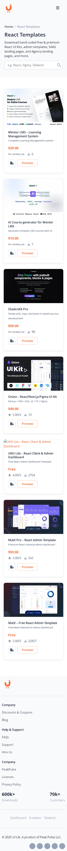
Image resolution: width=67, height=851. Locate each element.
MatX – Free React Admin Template (32, 623)
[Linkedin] (55, 846)
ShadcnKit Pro (18, 309)
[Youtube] (47, 846)
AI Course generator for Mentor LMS (30, 224)
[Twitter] (32, 846)
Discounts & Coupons (17, 712)
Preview (27, 163)
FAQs (5, 737)
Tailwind (49, 818)
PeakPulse (9, 769)
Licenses (8, 777)
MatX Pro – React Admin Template (32, 540)
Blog (5, 720)
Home (8, 27)
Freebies (35, 818)
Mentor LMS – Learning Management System (24, 134)
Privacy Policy (11, 784)
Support (7, 745)
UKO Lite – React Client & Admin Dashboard (30, 455)
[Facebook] (40, 846)
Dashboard (18, 818)
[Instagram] (62, 846)
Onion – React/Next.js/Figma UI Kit (32, 397)
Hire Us (7, 752)
